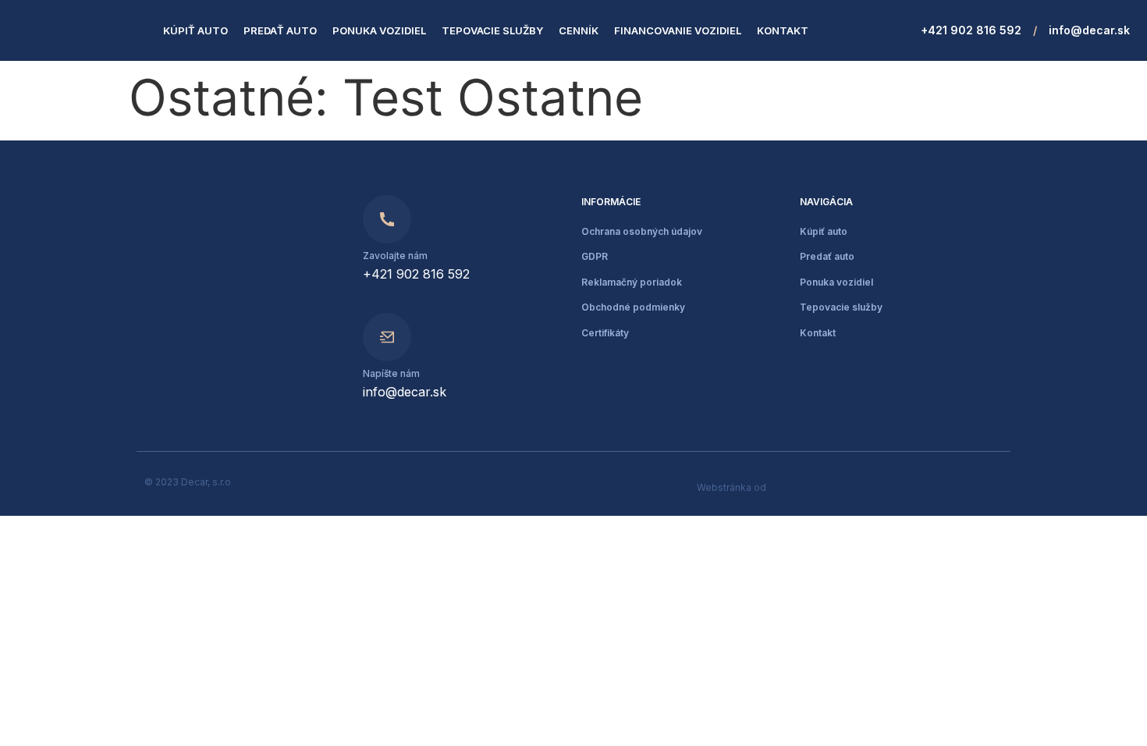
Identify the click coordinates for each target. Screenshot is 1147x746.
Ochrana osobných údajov (641, 231)
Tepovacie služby (492, 30)
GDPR (594, 256)
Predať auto (280, 30)
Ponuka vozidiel (379, 30)
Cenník (578, 30)
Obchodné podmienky (633, 307)
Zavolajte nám (395, 255)
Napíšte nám (391, 373)
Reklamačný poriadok (631, 282)
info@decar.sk (1089, 30)
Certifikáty (605, 333)
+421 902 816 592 (971, 30)
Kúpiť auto (195, 30)
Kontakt (782, 30)
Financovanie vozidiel (677, 30)
